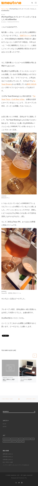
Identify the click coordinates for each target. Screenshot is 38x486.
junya (4, 21)
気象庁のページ (25, 35)
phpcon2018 (7, 441)
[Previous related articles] (31, 356)
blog (7, 9)
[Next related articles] (35, 356)
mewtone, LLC (15, 475)
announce (6, 439)
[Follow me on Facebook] (22, 482)
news (4, 426)
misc (21, 439)
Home (3, 9)
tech (14, 441)
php (32, 439)
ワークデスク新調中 (26, 379)
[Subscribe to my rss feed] (16, 482)
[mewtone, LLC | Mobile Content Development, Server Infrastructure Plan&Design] (11, 2)
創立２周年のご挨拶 (8, 379)
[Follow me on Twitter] (19, 482)
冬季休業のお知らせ (8, 456)
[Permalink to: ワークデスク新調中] (27, 368)
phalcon (27, 439)
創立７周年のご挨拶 (8, 462)
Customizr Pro (23, 478)
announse (14, 439)
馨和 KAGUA (31, 84)
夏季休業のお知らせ (8, 454)
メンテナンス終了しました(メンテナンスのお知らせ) (16, 465)
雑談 (19, 441)
